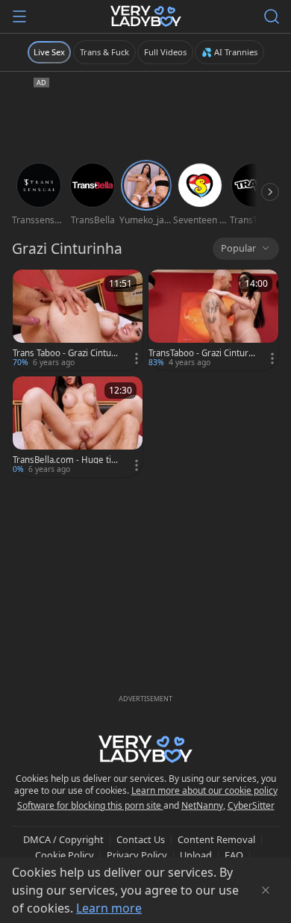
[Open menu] (19, 16)
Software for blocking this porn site (90, 805)
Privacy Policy (137, 855)
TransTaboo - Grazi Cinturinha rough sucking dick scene (202, 353)
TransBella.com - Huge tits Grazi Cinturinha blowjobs (66, 460)
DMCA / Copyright (63, 839)
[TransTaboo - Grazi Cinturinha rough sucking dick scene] (213, 320)
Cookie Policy (64, 855)
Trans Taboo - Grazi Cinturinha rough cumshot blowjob (65, 353)
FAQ (234, 855)
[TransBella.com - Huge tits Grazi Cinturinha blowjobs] (78, 426)
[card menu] (137, 358)
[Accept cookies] (265, 890)
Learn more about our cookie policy (204, 790)
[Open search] (271, 16)
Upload (196, 855)
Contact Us (140, 839)
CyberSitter (251, 805)
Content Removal (216, 839)
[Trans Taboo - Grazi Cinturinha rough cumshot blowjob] (78, 320)
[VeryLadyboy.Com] (145, 16)
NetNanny (202, 805)
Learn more (109, 908)
